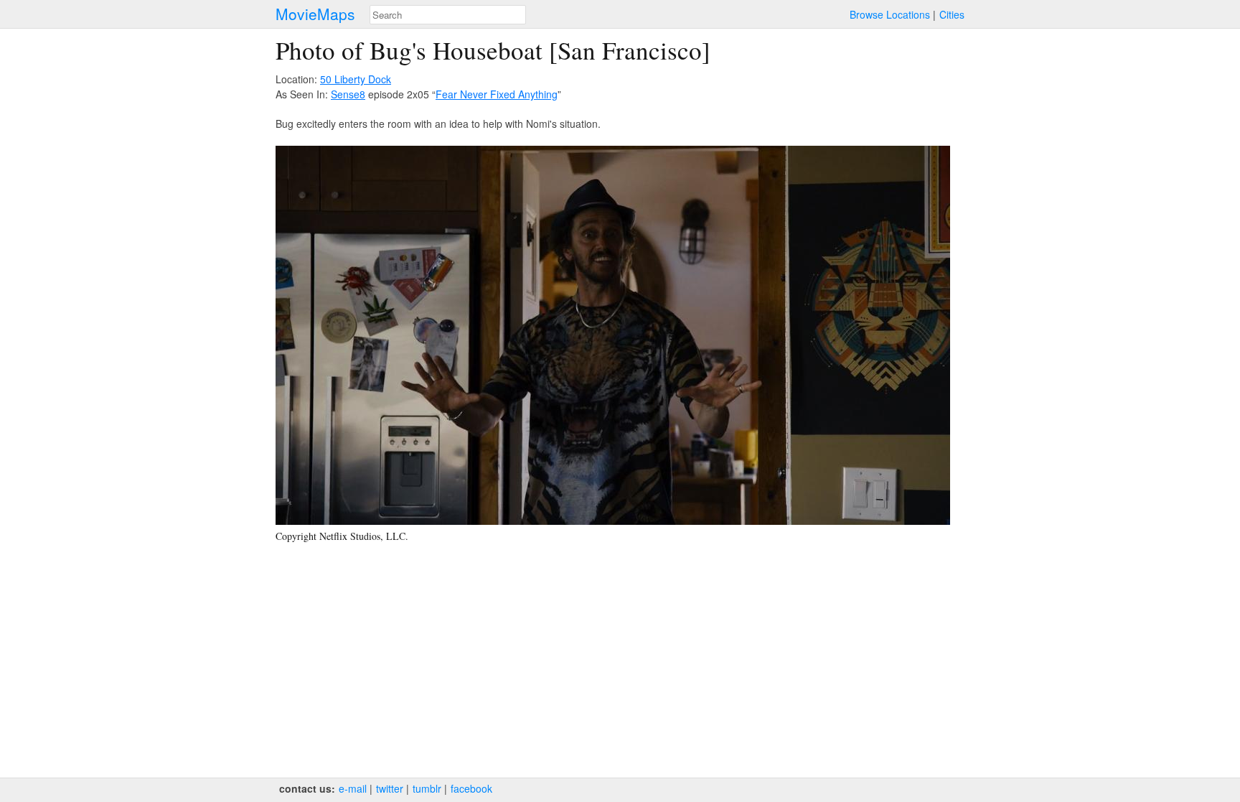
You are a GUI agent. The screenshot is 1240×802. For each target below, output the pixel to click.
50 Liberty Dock (355, 79)
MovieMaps (315, 14)
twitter (389, 788)
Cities (951, 14)
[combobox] (448, 14)
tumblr (427, 788)
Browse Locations (890, 14)
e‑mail (353, 788)
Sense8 (348, 94)
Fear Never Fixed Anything (497, 94)
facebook (471, 788)
